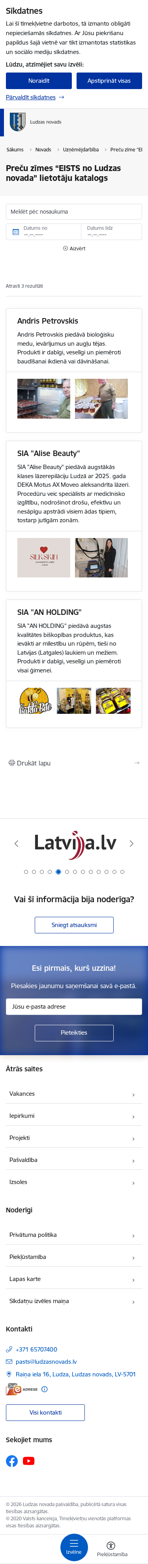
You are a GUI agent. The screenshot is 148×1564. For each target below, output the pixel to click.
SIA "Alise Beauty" (48, 453)
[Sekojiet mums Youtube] (29, 1460)
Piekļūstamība (27, 1257)
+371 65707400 (36, 1349)
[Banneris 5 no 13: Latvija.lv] (74, 843)
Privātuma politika (33, 1234)
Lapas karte (25, 1279)
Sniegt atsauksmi (74, 925)
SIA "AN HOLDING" (49, 612)
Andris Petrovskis (47, 321)
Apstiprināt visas (109, 80)
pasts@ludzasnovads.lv (46, 1361)
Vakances (22, 1093)
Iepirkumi (21, 1115)
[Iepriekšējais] (16, 843)
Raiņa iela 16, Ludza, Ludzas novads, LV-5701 (76, 1374)
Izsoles (18, 1182)
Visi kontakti (46, 1412)
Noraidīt (38, 80)
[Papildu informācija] (44, 1389)
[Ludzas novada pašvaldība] (61, 131)
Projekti (19, 1137)
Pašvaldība (23, 1160)
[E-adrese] (21, 1389)
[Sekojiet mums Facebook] (12, 1461)
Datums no (35, 228)
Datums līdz (100, 228)
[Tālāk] (132, 843)
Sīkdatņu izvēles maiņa (39, 1301)
